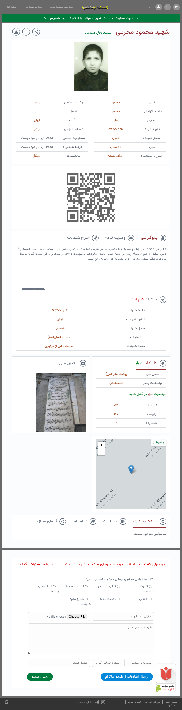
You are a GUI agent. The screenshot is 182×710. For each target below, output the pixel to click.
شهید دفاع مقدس (98, 33)
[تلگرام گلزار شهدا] (97, 702)
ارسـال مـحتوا (39, 676)
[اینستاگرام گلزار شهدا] (103, 702)
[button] (167, 7)
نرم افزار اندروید (152, 702)
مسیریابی (158, 442)
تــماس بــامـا (134, 702)
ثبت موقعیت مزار (33, 7)
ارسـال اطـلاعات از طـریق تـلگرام (126, 677)
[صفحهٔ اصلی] (176, 7)
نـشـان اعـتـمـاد (85, 702)
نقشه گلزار (11, 7)
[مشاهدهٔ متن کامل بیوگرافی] (18, 250)
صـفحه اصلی (171, 702)
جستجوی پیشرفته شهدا (62, 7)
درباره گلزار (173, 706)
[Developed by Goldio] (6, 702)
